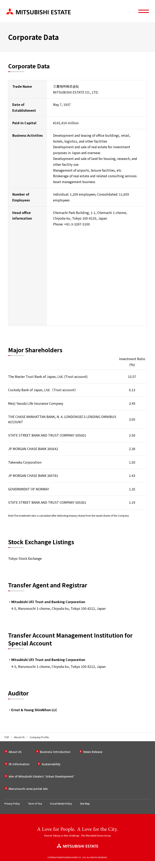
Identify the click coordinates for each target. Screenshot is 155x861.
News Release (92, 752)
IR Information (19, 764)
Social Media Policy (61, 803)
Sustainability (51, 764)
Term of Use (35, 803)
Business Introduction (55, 752)
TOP (6, 737)
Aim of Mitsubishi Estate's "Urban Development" (41, 776)
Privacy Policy (12, 803)
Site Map (85, 803)
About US (19, 737)
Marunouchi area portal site (28, 789)
